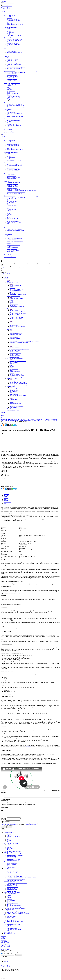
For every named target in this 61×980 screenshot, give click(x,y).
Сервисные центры (5, 946)
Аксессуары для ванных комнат (18, 361)
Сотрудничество (5, 949)
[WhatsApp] (12, 425)
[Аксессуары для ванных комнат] (20, 81)
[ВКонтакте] (1, 425)
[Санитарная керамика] (20, 14)
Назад (8, 280)
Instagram (6, 960)
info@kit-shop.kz (5, 967)
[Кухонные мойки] (20, 108)
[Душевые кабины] (20, 36)
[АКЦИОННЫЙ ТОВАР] (20, 130)
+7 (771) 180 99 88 (5, 7)
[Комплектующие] (20, 117)
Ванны (11, 322)
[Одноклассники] (3, 425)
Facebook (6, 958)
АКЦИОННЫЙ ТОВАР (50, 420)
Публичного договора (30, 824)
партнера (28, 746)
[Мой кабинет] (1, 260)
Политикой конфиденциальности (9, 824)
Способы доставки (5, 944)
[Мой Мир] (6, 425)
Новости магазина (7, 953)
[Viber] (10, 425)
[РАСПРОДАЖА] (20, 128)
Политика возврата (5, 948)
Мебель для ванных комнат (16, 298)
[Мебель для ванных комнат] (20, 26)
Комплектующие (14, 399)
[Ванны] (20, 47)
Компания (3, 936)
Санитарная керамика (15, 285)
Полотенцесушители (15, 381)
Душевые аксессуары (15, 347)
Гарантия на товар (5, 945)
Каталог (9, 281)
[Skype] (14, 425)
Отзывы (3, 938)
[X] (8, 425)
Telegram (6, 961)
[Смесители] (20, 55)
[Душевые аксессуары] (20, 69)
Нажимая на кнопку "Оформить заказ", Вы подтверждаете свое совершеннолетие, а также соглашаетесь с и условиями (28, 823)
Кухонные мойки (14, 388)
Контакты (3, 940)
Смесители (12, 331)
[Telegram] (16, 425)
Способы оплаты (5, 942)
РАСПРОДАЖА (40, 420)
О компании (4, 937)
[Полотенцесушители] (20, 101)
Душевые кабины (14, 310)
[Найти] (1, 4)
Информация (4, 941)
